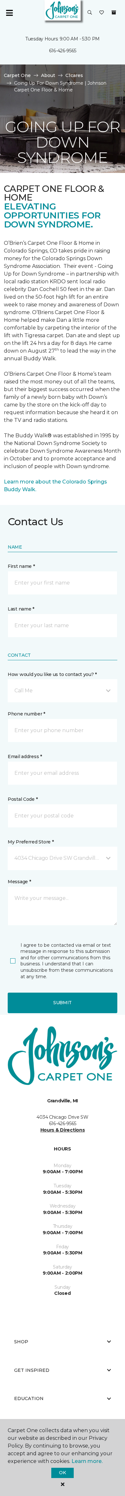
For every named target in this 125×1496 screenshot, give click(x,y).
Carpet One (17, 75)
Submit (62, 1002)
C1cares (74, 75)
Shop (21, 1342)
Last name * (21, 609)
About (48, 75)
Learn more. (87, 1461)
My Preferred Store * (31, 842)
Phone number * (26, 714)
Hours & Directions (62, 1130)
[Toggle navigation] (9, 13)
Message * (19, 881)
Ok (62, 1472)
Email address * (25, 756)
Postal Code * (23, 799)
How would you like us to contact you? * (52, 674)
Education (29, 1398)
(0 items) (114, 12)
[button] (90, 13)
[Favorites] (102, 13)
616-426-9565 (62, 51)
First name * (21, 566)
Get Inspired (31, 1370)
